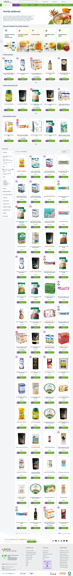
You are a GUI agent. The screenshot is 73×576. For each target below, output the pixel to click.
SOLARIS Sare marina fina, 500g (63, 472)
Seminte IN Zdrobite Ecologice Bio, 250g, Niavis (63, 422)
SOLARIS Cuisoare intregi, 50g (50, 447)
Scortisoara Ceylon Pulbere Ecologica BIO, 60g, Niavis (35, 473)
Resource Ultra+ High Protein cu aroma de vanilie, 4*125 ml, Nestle (64, 104)
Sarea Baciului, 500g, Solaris (21, 171)
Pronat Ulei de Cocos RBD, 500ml (49, 472)
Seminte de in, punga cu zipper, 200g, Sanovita (50, 135)
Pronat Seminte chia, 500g (35, 447)
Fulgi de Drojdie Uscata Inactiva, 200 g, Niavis (50, 104)
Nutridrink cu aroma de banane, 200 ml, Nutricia (23, 74)
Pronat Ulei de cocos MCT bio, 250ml (50, 74)
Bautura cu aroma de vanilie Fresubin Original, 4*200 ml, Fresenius (9, 74)
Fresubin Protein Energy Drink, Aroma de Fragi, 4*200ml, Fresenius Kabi (49, 172)
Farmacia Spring (17, 151)
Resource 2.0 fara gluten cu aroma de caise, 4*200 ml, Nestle (36, 74)
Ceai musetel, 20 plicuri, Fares (49, 497)
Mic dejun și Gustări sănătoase (8, 161)
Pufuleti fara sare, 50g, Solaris (22, 422)
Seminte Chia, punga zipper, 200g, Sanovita (35, 297)
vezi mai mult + (5, 185)
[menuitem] (15, 5)
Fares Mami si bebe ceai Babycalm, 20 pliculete (63, 397)
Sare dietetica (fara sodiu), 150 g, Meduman (21, 397)
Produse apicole (6, 159)
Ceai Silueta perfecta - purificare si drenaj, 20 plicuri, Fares (49, 322)
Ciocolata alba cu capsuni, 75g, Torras (49, 372)
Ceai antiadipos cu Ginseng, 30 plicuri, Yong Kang (63, 347)
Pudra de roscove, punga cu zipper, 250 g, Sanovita (35, 322)
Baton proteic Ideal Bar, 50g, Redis (49, 196)
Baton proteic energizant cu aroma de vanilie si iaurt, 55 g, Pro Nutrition (63, 322)
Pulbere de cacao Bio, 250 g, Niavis (21, 447)
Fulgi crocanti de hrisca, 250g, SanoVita (64, 247)
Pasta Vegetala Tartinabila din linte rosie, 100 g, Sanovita (35, 498)
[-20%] (36, 103)
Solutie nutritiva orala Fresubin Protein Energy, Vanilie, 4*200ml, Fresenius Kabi (35, 222)
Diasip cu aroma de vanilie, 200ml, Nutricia (21, 322)
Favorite (55, 1)
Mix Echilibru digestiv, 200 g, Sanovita (63, 272)
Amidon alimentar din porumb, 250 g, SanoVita (63, 372)
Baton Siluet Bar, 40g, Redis (63, 221)
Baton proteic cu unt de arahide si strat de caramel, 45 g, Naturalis (22, 135)
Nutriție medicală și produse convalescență (7, 157)
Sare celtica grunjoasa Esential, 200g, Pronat (35, 397)
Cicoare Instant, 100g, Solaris (9, 104)
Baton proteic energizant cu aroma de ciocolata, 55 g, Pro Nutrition (49, 272)
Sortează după (65, 150)
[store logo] (10, 2)
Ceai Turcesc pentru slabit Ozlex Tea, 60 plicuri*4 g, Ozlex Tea (49, 222)
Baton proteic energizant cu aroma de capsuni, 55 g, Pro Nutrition (63, 297)
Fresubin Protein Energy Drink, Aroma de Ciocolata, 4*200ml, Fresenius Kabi (22, 197)
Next (70, 40)
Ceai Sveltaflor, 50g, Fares (21, 246)
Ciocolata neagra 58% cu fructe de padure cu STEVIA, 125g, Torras (63, 448)
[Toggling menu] (7, 5)
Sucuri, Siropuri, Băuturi (7, 162)
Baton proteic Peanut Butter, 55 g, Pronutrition (63, 197)
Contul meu (46, 1)
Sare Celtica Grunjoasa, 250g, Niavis (36, 271)
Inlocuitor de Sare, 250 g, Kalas (21, 472)
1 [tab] (35, 82)
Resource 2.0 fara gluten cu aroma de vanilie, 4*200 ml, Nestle (49, 523)
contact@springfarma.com (9, 566)
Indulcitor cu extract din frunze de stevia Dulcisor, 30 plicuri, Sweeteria (64, 135)
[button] (26, 156)
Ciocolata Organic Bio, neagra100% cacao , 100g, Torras (64, 74)
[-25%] (36, 72)
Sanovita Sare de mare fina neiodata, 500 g (21, 498)
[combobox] (28, 2)
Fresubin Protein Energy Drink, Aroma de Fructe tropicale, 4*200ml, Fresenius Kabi (50, 347)
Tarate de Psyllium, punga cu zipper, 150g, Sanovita (36, 104)
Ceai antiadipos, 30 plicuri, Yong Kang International (49, 297)
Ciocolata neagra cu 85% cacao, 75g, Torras (35, 372)
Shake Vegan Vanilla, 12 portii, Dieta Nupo (36, 135)
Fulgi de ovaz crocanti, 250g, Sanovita (21, 297)
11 (52, 220)
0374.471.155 (7, 568)
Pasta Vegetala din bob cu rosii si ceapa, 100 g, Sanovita (49, 397)
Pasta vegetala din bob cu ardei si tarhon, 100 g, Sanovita (49, 422)
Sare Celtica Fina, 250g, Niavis (23, 104)
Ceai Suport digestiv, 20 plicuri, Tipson (9, 135)
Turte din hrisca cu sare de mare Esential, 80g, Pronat (35, 247)
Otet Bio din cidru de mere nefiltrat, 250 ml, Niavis (35, 523)
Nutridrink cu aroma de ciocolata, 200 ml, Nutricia (21, 372)
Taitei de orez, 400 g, (63, 497)
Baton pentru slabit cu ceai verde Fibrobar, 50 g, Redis (63, 172)
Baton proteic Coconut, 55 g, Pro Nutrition (21, 523)
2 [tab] (37, 82)
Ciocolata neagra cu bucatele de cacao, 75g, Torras (63, 523)
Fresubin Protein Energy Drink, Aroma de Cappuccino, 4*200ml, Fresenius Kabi (35, 197)
